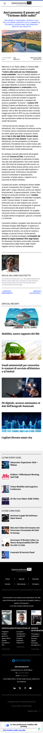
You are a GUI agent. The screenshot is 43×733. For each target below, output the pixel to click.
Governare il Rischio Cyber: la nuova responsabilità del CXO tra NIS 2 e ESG (24, 542)
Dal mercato (21, 584)
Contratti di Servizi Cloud (22, 552)
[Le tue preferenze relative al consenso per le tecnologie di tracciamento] (39, 729)
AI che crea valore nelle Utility (24, 499)
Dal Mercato (16, 58)
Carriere (7, 584)
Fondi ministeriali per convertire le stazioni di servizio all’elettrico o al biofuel (21, 368)
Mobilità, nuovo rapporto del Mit (20, 333)
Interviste (35, 579)
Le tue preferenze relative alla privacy (23, 725)
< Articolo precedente (7, 292)
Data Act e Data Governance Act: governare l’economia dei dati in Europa (25, 530)
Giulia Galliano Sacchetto (16, 275)
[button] (4, 3)
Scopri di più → (6, 649)
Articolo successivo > (35, 292)
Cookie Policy (27, 706)
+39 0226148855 (23, 673)
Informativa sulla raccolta (14, 730)
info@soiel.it (24, 675)
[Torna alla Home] (21, 3)
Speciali (21, 579)
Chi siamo (35, 584)
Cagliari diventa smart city (17, 437)
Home (7, 579)
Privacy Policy (16, 706)
